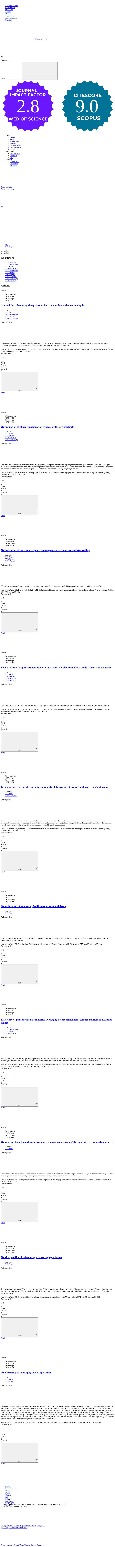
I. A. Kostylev (10, 275)
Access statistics (15, 145)
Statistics (8, 20)
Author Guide (15, 154)
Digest (7, 14)
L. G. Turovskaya (11, 279)
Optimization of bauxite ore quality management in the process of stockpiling (45, 550)
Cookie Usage (19, 1526)
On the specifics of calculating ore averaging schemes (31, 1257)
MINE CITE (9, 1503)
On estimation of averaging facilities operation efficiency (33, 906)
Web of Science (11, 1489)
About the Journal (11, 6)
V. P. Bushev (9, 273)
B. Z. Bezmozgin (11, 271)
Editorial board (15, 141)
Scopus (8, 1487)
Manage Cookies (30, 1526)
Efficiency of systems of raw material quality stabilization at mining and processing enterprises (55, 786)
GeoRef (8, 1491)
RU (2, 56)
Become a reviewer (8, 189)
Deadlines (13, 156)
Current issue (10, 8)
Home (7, 245)
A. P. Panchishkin (11, 269)
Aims (12, 139)
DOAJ (7, 1493)
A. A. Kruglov (10, 262)
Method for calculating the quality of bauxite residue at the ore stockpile (42, 305)
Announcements (11, 18)
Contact (12, 150)
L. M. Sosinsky (10, 281)
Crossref (8, 1495)
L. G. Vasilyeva (11, 277)
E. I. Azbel (9, 247)
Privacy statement (7, 1526)
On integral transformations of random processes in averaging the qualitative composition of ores (57, 1141)
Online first (9, 10)
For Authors (9, 16)
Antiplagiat (9, 1501)
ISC (6, 1497)
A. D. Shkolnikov (11, 265)
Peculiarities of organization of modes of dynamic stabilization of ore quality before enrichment (56, 667)
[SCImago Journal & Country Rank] (14, 1528)
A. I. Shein (9, 267)
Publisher (13, 143)
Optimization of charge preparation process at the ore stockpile (37, 426)
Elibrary (8, 1499)
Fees (11, 158)
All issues (13, 166)
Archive (8, 12)
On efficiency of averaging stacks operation (26, 1372)
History (12, 137)
